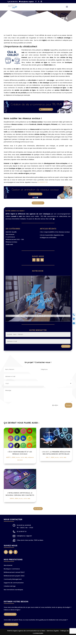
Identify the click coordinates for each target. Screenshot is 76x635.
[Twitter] (38, 1)
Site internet (8, 565)
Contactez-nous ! (38, 203)
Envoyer (68, 405)
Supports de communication (14, 583)
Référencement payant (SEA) (14, 576)
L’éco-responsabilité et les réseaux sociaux (55, 232)
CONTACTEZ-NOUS (11, 624)
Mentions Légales (53, 631)
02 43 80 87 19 (13, 1)
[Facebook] (36, 1)
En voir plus (38, 508)
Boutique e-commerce (12, 569)
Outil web (24, 457)
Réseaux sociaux (11, 242)
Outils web (9, 244)
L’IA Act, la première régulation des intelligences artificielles (56, 453)
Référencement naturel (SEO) (14, 572)
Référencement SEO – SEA (15, 239)
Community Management (13, 579)
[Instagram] (41, 1)
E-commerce (10, 237)
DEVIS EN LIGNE (10, 614)
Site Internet (10, 234)
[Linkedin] (42, 260)
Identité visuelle (11, 232)
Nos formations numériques (13, 590)
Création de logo (10, 586)
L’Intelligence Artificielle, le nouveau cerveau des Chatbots (20, 494)
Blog (18, 457)
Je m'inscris (65, 346)
